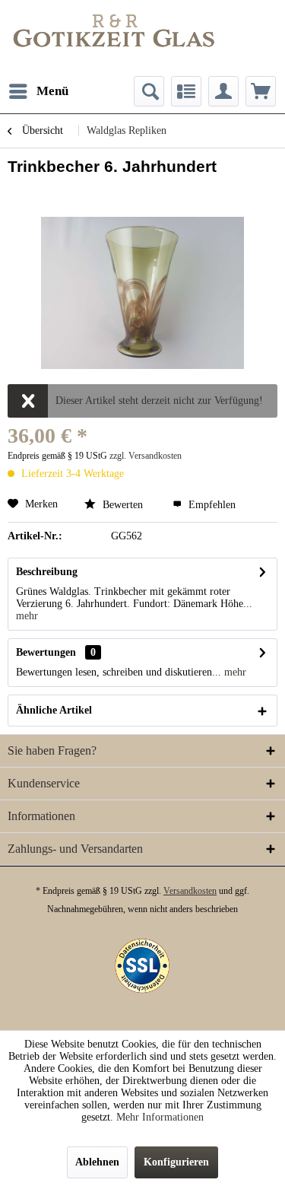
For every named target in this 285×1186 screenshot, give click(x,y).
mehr (27, 616)
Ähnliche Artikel (54, 710)
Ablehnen (97, 1162)
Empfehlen (210, 504)
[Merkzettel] (186, 91)
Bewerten (123, 504)
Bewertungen (46, 652)
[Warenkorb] (260, 91)
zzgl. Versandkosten (145, 455)
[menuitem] (38, 91)
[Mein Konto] (223, 91)
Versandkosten (190, 891)
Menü (52, 91)
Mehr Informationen (160, 1117)
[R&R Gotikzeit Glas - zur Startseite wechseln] (114, 30)
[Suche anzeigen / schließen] (149, 91)
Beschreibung (47, 571)
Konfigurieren (176, 1162)
